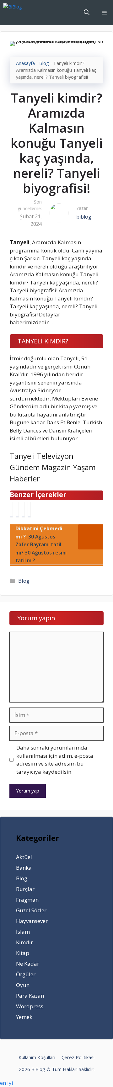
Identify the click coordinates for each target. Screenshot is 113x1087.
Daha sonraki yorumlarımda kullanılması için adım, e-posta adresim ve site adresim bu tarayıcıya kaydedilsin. (54, 759)
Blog (44, 63)
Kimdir (24, 942)
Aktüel (24, 857)
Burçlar (25, 889)
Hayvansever (32, 921)
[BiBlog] (22, 12)
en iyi (6, 1082)
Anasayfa (25, 63)
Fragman (27, 899)
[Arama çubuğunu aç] (87, 12)
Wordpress (29, 1006)
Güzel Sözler (31, 910)
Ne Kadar (27, 963)
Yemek (24, 1017)
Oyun (23, 985)
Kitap (22, 953)
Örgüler (25, 974)
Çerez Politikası (78, 1057)
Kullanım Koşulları (37, 1057)
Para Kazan (30, 995)
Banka (24, 867)
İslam (23, 931)
